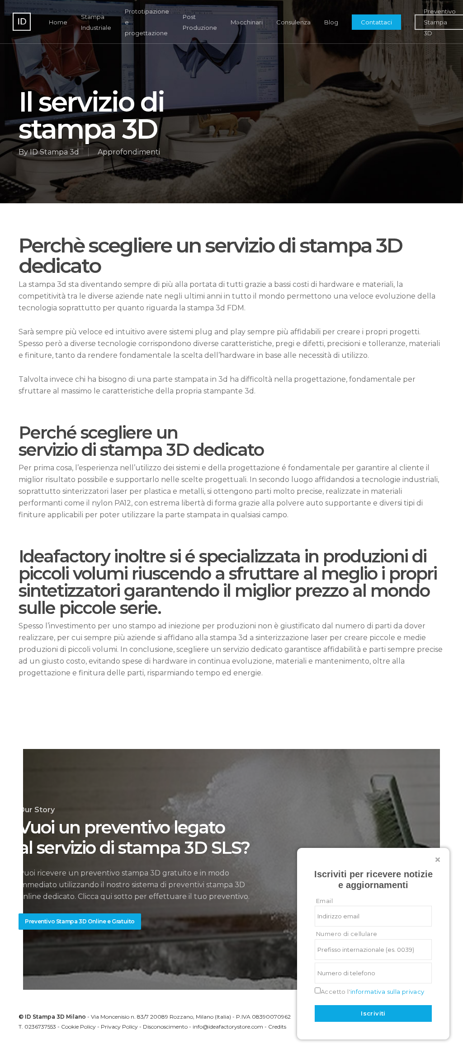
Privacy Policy (119, 1026)
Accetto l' (373, 991)
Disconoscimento (165, 1026)
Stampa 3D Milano (59, 1016)
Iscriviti (373, 1013)
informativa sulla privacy (387, 991)
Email (324, 900)
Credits (277, 1026)
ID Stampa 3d (54, 152)
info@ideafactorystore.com (228, 1026)
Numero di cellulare (346, 933)
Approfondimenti (129, 152)
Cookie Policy (78, 1026)
